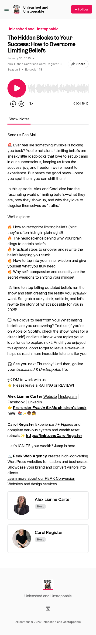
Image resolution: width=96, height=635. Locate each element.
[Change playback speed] (31, 103)
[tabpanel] (48, 311)
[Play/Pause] (16, 88)
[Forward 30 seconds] (21, 103)
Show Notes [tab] (19, 119)
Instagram (68, 396)
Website (50, 396)
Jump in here (64, 445)
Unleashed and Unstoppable (35, 9)
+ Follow (82, 9)
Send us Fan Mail (21, 134)
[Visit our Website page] (48, 608)
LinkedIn (34, 402)
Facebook (16, 402)
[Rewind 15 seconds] (13, 103)
